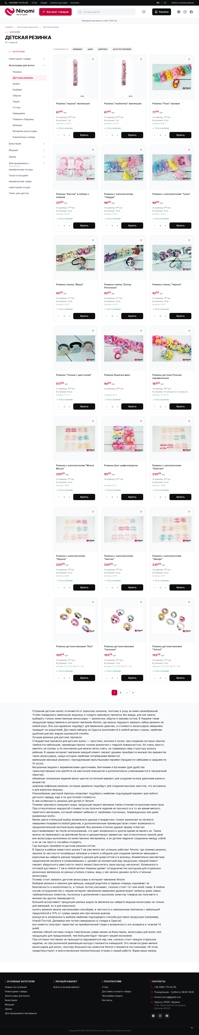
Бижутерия (15, 143)
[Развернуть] (43, 59)
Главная (9, 27)
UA (165, 3)
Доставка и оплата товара (116, 991)
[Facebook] (191, 12)
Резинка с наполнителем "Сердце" (118, 195)
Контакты (75, 3)
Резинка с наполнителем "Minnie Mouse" (75, 467)
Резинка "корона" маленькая (73, 103)
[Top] (191, 1027)
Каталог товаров (58, 11)
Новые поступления (16, 987)
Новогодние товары (20, 58)
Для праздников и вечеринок (18, 164)
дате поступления (122, 49)
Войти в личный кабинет (183, 3)
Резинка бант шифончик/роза (121, 465)
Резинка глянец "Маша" (69, 284)
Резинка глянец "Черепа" (167, 284)
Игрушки (13, 150)
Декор (12, 156)
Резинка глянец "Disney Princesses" (117, 286)
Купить (84, 135)
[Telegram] (179, 12)
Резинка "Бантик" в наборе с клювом (72, 195)
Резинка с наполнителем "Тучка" (171, 194)
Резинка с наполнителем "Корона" (70, 557)
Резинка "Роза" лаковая (166, 103)
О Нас (34, 3)
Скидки (43, 3)
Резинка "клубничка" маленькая (122, 103)
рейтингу (102, 49)
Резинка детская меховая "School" (167, 648)
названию (77, 49)
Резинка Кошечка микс (117, 375)
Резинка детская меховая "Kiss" (74, 646)
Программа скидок (112, 995)
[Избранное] (143, 11)
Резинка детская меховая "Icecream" (119, 648)
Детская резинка (51, 27)
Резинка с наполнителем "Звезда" (166, 557)
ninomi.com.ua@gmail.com (167, 997)
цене (90, 49)
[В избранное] (93, 59)
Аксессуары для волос (28, 27)
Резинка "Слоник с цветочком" (73, 375)
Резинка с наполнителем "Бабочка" (166, 467)
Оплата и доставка (58, 3)
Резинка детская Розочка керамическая (167, 376)
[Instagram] (185, 12)
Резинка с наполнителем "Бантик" (118, 557)
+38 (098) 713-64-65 (18, 3)
